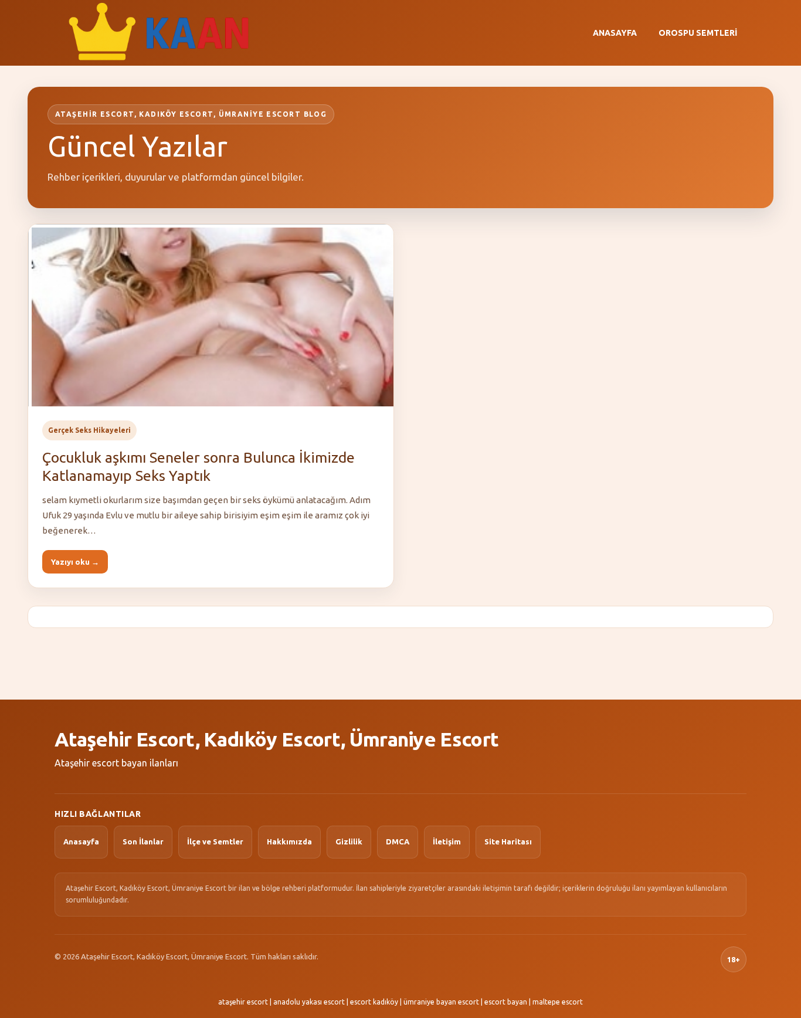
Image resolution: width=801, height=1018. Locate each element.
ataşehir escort (243, 1002)
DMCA (397, 841)
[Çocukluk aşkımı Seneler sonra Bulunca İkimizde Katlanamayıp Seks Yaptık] (210, 315)
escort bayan (505, 1002)
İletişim (447, 841)
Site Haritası (508, 841)
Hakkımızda (289, 841)
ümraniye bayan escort (441, 1002)
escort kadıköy (374, 1002)
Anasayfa (615, 33)
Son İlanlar (143, 841)
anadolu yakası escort (309, 1002)
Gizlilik (348, 841)
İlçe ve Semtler (215, 841)
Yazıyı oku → (75, 562)
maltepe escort (557, 1002)
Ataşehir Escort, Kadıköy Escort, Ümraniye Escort (276, 739)
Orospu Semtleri (698, 33)
